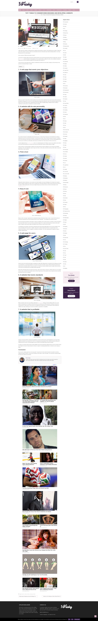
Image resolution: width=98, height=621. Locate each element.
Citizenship (66, 61)
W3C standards (40, 302)
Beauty (65, 35)
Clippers (65, 63)
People (65, 204)
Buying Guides (66, 46)
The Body (65, 244)
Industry (65, 156)
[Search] (78, 2)
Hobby (65, 145)
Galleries (65, 107)
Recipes (65, 215)
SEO (65, 224)
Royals (65, 222)
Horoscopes (66, 149)
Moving (65, 191)
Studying (65, 233)
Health (65, 138)
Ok (69, 619)
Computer (65, 68)
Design (65, 81)
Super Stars (66, 237)
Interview (65, 160)
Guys (65, 125)
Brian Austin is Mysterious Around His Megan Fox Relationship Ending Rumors (29, 596)
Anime (65, 26)
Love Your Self (66, 173)
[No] (96, 619)
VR (64, 266)
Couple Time (66, 70)
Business (29, 48)
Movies (65, 189)
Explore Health (71, 280)
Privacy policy (77, 619)
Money (65, 184)
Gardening (66, 114)
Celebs (65, 57)
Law (65, 162)
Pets (65, 206)
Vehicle (65, 261)
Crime (65, 74)
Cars (65, 50)
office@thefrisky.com (45, 612)
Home (65, 147)
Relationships (66, 217)
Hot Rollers (66, 151)
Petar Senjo (21, 48)
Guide (65, 123)
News (65, 200)
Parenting (65, 202)
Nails (65, 195)
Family (65, 94)
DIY (64, 83)
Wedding (65, 268)
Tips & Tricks (66, 248)
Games (65, 112)
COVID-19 (66, 72)
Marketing (65, 178)
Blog (65, 41)
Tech (65, 239)
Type (65, 257)
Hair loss (65, 134)
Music (65, 193)
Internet (65, 158)
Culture (65, 79)
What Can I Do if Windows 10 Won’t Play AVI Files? (51, 596)
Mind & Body (66, 182)
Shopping (65, 226)
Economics (66, 85)
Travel (65, 255)
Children (65, 59)
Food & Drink (66, 103)
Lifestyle (65, 169)
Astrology (65, 30)
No (72, 619)
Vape (65, 259)
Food (65, 101)
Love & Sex (66, 171)
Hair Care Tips (66, 129)
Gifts (65, 116)
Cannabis (65, 48)
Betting (65, 37)
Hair (65, 127)
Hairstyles (65, 136)
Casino (65, 52)
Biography (65, 39)
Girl (64, 118)
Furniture (65, 105)
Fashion (65, 96)
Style (65, 235)
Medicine (65, 180)
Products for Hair (67, 211)
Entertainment (66, 90)
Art (64, 28)
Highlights (65, 140)
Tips (65, 246)
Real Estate (66, 213)
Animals (65, 24)
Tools (65, 250)
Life (64, 167)
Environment (66, 92)
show (23, 66)
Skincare (65, 228)
